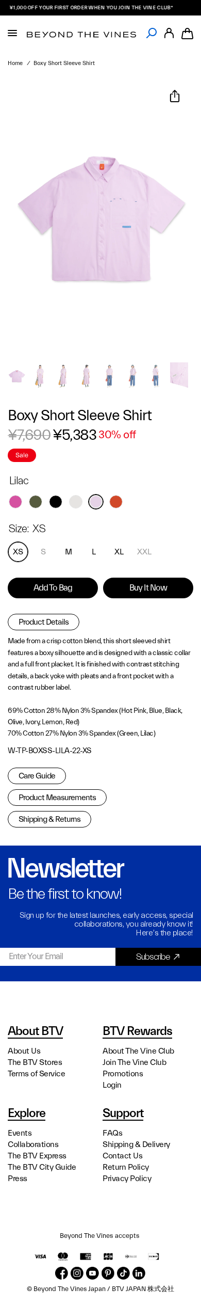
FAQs (112, 1133)
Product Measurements (57, 797)
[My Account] (169, 33)
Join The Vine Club (134, 1062)
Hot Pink (15, 502)
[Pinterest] (108, 1273)
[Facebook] (61, 1273)
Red (116, 502)
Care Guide (37, 776)
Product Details (44, 622)
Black (55, 502)
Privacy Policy (127, 1178)
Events (19, 1133)
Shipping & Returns (49, 819)
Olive (35, 502)
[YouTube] (92, 1273)
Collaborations (33, 1144)
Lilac (96, 502)
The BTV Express (37, 1155)
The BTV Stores (35, 1062)
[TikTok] (123, 1273)
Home (15, 63)
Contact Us (122, 1155)
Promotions (123, 1073)
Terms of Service (36, 1073)
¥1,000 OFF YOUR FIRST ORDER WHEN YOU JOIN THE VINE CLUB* (85, 7)
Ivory (75, 502)
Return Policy (126, 1167)
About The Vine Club (138, 1051)
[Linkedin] (138, 1273)
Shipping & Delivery (136, 1144)
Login (112, 1085)
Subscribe (153, 957)
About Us (24, 1051)
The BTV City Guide (42, 1167)
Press (17, 1178)
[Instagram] (77, 1273)
